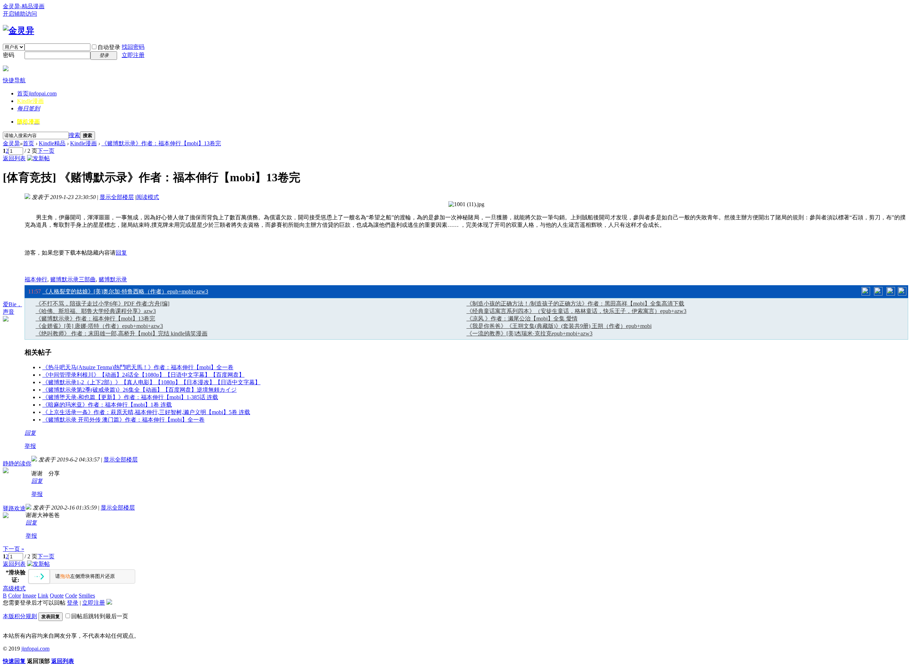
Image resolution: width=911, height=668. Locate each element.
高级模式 (14, 588)
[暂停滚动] (878, 291)
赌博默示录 (113, 279)
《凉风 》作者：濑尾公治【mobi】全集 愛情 (522, 318)
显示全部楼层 (117, 197)
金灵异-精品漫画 (23, 6)
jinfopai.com (35, 649)
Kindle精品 (52, 143)
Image (29, 596)
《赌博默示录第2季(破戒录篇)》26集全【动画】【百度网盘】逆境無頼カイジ (139, 390)
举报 (30, 446)
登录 (72, 603)
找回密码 (133, 47)
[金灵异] (18, 30)
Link (43, 596)
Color (14, 596)
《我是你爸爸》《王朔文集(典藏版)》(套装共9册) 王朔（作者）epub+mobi (559, 326)
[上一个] (866, 291)
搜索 (74, 135)
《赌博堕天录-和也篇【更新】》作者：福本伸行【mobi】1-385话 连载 (130, 397)
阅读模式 (147, 197)
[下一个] (890, 291)
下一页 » (13, 549)
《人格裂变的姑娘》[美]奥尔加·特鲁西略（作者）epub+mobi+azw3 (125, 291)
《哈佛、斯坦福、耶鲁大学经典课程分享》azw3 (96, 311)
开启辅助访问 (20, 14)
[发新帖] (38, 158)
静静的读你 (17, 463)
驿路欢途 (14, 508)
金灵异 (11, 143)
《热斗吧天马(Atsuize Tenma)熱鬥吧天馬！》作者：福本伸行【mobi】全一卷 (137, 367)
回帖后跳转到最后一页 (99, 616)
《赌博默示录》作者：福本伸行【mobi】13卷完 (161, 143)
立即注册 (133, 55)
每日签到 (28, 108)
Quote (57, 596)
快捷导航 (14, 80)
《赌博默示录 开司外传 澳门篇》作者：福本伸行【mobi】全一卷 (123, 420)
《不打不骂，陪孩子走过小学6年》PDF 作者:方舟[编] (102, 304)
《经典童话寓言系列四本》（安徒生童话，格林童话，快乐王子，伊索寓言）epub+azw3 (576, 311)
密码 (8, 55)
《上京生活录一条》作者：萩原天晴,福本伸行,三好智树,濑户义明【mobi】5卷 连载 (146, 412)
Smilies (87, 596)
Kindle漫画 (30, 101)
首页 (37, 93)
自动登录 (109, 47)
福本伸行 (36, 279)
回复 (121, 253)
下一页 (45, 151)
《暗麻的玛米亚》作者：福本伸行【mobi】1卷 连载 (107, 405)
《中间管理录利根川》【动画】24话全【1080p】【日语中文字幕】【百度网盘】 (143, 375)
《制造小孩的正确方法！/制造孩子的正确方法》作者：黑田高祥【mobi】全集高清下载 (575, 304)
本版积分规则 (20, 616)
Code (71, 596)
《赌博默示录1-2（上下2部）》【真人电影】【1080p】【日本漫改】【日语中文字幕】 (151, 382)
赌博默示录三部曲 (73, 279)
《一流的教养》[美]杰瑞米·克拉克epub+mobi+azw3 (530, 333)
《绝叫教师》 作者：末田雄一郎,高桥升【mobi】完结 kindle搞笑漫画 (121, 333)
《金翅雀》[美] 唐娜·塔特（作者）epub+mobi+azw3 (99, 326)
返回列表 (14, 158)
